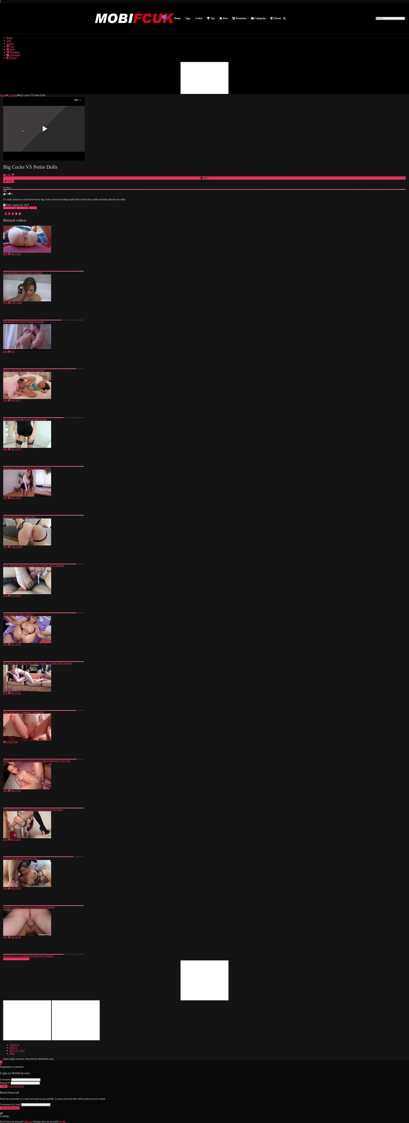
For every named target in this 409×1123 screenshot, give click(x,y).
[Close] (1, 1064)
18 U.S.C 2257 (17, 1050)
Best (225, 18)
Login (3, 1086)
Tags (187, 18)
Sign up (28, 1121)
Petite (34, 207)
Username (5, 1079)
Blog (12, 1053)
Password (5, 1082)
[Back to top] (1, 1061)
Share (10, 181)
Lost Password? (16, 1086)
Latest (198, 18)
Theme (277, 18)
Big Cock (23, 207)
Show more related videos (16, 959)
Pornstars (241, 18)
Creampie (12, 95)
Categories (260, 18)
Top (212, 18)
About (205, 178)
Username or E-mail (10, 1104)
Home (177, 18)
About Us (14, 1044)
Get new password (9, 1108)
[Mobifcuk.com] (135, 30)
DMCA (13, 1047)
